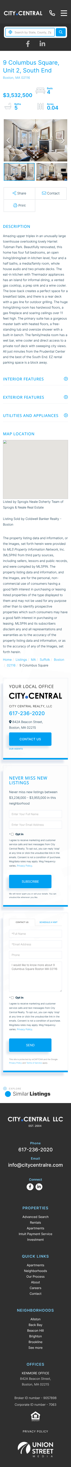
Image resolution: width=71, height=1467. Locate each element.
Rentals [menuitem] (35, 1222)
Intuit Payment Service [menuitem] (35, 1234)
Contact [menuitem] (35, 1294)
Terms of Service (34, 1063)
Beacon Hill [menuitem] (35, 1330)
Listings (21, 660)
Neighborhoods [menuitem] (35, 1271)
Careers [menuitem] (35, 1288)
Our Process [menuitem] (35, 1276)
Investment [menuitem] (35, 1240)
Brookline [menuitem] (35, 1342)
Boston (59, 660)
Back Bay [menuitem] (35, 1325)
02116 (11, 665)
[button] (61, 32)
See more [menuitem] (35, 1348)
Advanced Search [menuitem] (35, 1217)
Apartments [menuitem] (35, 1228)
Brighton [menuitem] (35, 1336)
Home (7, 660)
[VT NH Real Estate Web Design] (35, 1449)
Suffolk (45, 660)
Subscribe (30, 881)
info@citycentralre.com (35, 1162)
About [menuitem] (35, 1282)
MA (33, 660)
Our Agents (16, 749)
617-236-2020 (52, 13)
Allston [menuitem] (35, 1319)
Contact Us (30, 739)
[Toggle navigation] (64, 13)
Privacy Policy (24, 865)
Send (30, 1045)
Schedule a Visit (48, 922)
